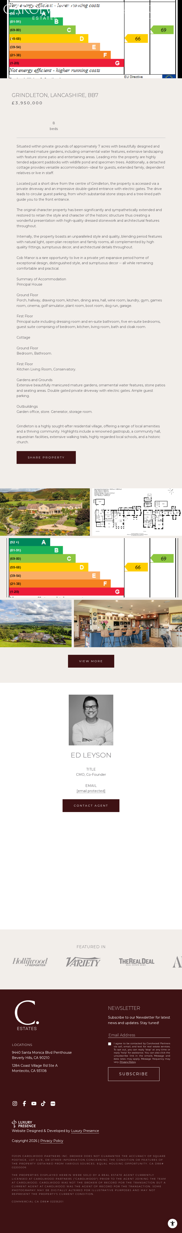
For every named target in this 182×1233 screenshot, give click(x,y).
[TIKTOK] (43, 1104)
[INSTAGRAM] (15, 1104)
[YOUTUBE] (34, 1104)
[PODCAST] (53, 1104)
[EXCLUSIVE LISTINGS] (126, 12)
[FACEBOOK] (24, 1104)
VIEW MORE (91, 661)
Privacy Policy (128, 1061)
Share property (46, 457)
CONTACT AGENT (91, 805)
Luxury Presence (85, 1131)
